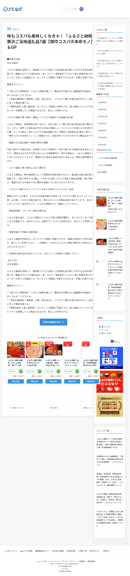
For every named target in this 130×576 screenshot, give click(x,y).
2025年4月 (102, 144)
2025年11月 (102, 116)
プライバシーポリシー (69, 561)
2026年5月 (102, 102)
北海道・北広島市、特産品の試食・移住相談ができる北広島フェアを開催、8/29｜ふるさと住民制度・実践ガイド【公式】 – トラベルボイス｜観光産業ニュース (109, 479)
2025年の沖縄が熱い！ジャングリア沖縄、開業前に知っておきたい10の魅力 (109, 86)
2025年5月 (102, 137)
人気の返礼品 (102, 189)
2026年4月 (102, 109)
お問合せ (106, 551)
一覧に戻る (53, 407)
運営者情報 (91, 561)
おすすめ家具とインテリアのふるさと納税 (109, 52)
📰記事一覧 (82, 551)
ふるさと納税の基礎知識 (107, 158)
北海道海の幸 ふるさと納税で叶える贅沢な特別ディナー (109, 74)
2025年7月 (102, 123)
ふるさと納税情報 (105, 165)
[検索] (81, 9)
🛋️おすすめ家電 (26, 551)
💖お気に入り (95, 551)
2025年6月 (102, 130)
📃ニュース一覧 (40, 561)
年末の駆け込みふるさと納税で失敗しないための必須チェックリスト (109, 63)
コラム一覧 (101, 29)
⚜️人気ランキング (10, 551)
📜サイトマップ (53, 561)
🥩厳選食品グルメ (42, 551)
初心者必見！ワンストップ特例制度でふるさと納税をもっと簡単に (109, 41)
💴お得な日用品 (58, 551)
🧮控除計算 (71, 551)
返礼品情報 (102, 172)
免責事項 (82, 561)
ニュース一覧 (102, 430)
